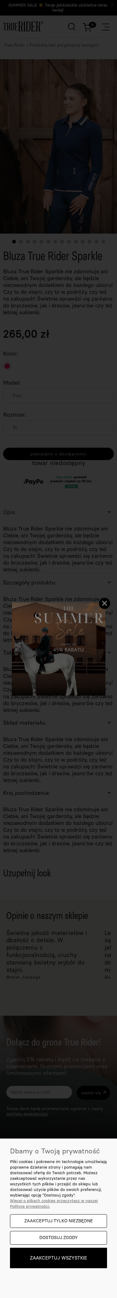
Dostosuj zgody (58, 1237)
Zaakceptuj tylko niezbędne (58, 1221)
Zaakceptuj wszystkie (58, 1258)
